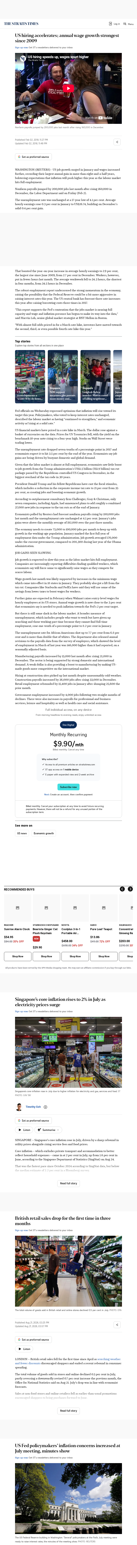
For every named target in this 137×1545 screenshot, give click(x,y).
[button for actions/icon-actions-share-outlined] (117, 142)
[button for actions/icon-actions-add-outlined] (45, 1107)
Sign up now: (21, 47)
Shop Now (17, 956)
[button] (114, 23)
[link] (21, 24)
